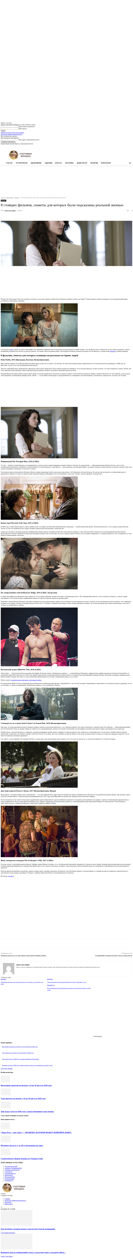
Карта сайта (9, 1204)
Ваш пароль (23, 128)
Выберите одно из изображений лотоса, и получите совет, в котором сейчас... (33, 1252)
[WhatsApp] (43, 216)
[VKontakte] (24, 970)
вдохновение (10, 198)
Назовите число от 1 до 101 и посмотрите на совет (22, 1145)
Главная (7, 1199)
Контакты (8, 1202)
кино (11, 349)
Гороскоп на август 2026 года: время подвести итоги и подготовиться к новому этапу (27, 1065)
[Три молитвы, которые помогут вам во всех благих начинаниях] (16, 1225)
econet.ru (11, 876)
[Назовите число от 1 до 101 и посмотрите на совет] (6, 1142)
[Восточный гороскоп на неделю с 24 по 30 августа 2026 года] (5, 1082)
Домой (3, 198)
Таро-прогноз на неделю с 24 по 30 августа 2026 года (18, 1053)
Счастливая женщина (8, 1233)
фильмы (17, 198)
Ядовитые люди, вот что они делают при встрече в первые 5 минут (23, 955)
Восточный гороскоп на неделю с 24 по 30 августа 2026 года (20, 1046)
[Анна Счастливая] (2, 211)
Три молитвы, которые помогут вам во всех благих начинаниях (28, 1229)
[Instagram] (123, 146)
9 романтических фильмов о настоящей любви (25, 680)
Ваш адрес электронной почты (29, 140)
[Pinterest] (36, 216)
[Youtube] (131, 146)
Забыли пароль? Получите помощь (12, 132)
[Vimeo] (128, 146)
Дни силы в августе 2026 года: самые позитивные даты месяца (20, 1059)
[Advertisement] (66, 180)
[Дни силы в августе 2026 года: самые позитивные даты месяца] (6, 1108)
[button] (130, 163)
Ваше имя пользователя (26, 126)
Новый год (51, 985)
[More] (50, 216)
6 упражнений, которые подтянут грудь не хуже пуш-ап (113, 955)
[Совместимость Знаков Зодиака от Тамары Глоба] (6, 1155)
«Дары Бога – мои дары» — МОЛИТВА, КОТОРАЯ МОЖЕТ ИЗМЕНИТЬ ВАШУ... (36, 1132)
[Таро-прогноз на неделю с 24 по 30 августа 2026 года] (6, 1095)
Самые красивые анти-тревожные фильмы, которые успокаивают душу (66, 982)
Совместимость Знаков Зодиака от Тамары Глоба (22, 1159)
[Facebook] (120, 146)
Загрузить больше (7, 1068)
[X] (126, 146)
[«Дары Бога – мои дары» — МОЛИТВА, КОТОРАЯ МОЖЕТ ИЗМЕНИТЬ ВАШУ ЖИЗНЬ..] (5, 1129)
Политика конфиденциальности (11, 134)
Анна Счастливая (10, 210)
